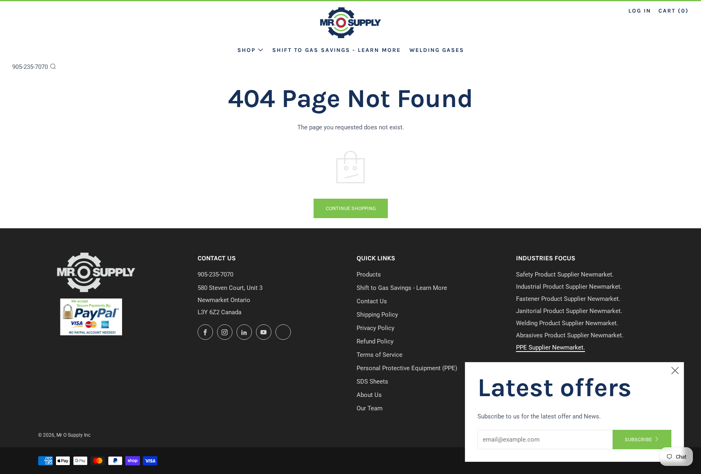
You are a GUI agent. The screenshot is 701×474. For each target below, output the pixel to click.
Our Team (370, 408)
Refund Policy (375, 341)
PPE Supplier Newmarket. (550, 347)
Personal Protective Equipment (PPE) (407, 368)
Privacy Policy (375, 328)
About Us (369, 395)
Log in (639, 10)
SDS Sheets (372, 381)
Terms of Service (379, 354)
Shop (246, 50)
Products (369, 274)
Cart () (673, 10)
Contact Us (372, 301)
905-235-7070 (30, 67)
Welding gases (436, 50)
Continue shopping (351, 208)
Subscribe (638, 439)
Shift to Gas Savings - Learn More (336, 50)
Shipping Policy (377, 314)
